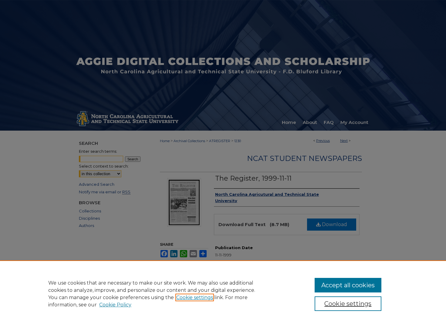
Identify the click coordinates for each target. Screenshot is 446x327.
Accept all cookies (348, 285)
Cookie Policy (115, 305)
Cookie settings (194, 297)
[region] (223, 293)
